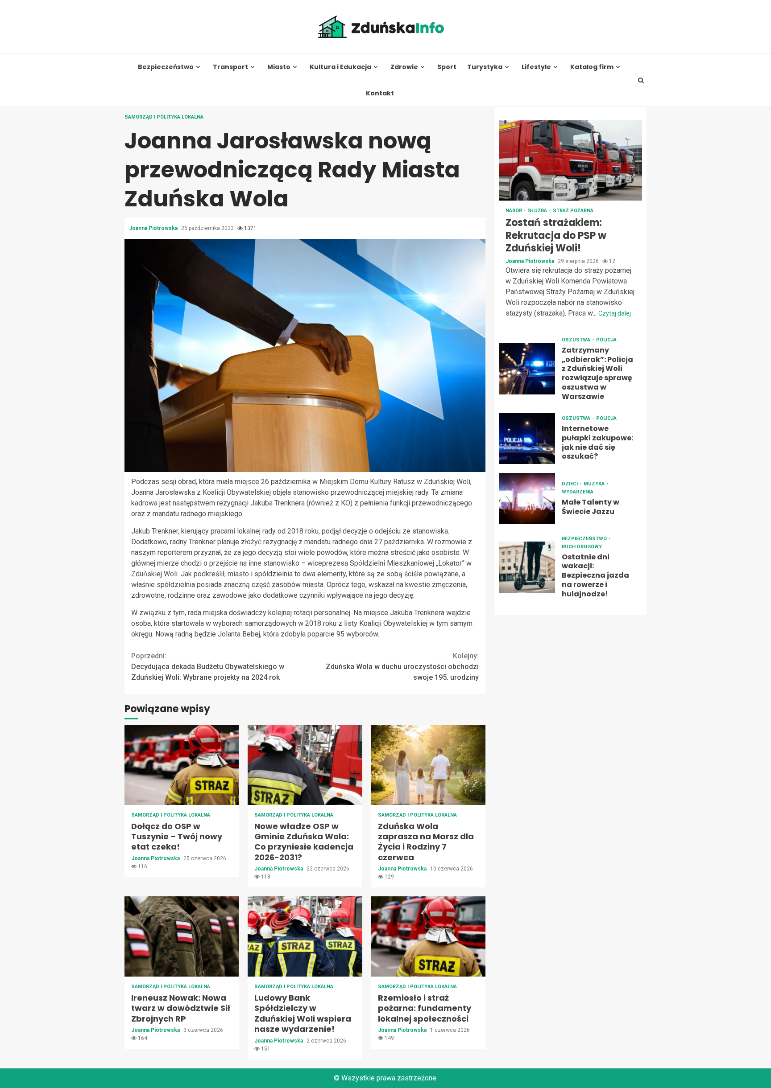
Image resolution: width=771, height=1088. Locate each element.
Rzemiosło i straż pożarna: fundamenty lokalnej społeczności (428, 936)
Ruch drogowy (582, 546)
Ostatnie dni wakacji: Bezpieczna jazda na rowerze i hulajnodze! (527, 567)
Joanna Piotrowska (154, 228)
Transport (230, 67)
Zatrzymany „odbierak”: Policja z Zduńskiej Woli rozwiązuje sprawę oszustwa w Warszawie (527, 368)
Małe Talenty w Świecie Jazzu (527, 498)
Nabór (514, 210)
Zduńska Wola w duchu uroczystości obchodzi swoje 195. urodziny (402, 667)
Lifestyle (536, 67)
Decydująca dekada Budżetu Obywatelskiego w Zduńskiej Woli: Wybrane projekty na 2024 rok (207, 667)
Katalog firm (591, 67)
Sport (446, 67)
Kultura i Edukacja (340, 67)
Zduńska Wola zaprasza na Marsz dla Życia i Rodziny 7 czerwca (428, 765)
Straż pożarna (573, 210)
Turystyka (484, 67)
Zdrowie (404, 67)
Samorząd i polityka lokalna (163, 117)
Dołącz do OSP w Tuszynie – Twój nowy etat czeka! (181, 765)
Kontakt (380, 93)
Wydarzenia (577, 491)
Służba (538, 210)
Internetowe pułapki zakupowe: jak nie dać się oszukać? (527, 438)
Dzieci (570, 483)
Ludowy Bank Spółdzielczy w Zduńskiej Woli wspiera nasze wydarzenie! (305, 936)
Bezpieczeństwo (166, 67)
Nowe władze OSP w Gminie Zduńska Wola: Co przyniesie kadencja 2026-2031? (305, 765)
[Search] (641, 80)
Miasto (278, 67)
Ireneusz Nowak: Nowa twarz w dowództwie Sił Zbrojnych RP (181, 936)
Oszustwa (577, 339)
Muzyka (595, 483)
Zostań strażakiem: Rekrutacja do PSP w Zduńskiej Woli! (570, 160)
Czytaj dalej (614, 313)
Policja (606, 339)
